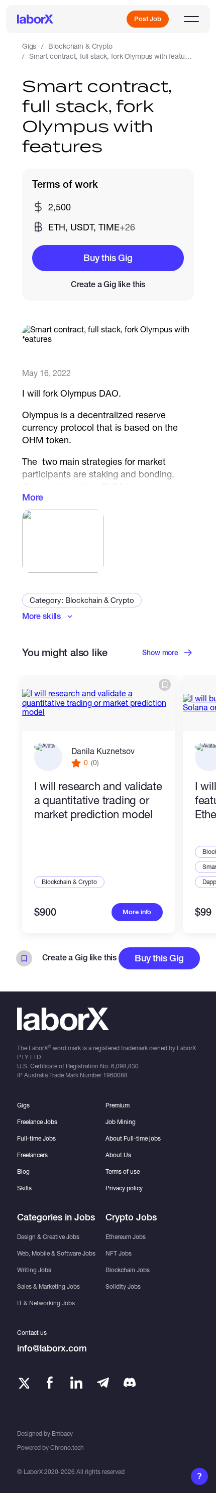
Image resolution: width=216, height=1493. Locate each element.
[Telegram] (103, 1383)
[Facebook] (50, 1383)
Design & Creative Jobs (48, 1236)
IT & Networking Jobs (46, 1303)
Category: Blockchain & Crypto (82, 599)
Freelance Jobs (37, 1122)
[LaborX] (35, 19)
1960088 (115, 1075)
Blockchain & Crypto (80, 46)
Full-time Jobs (36, 1138)
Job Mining (120, 1122)
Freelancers (32, 1155)
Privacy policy (124, 1188)
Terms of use (122, 1171)
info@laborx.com (52, 1348)
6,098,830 (125, 1066)
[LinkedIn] (76, 1383)
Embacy (62, 1433)
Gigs (29, 46)
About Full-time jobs (133, 1138)
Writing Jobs (34, 1270)
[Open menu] (191, 19)
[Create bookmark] (165, 685)
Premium (117, 1105)
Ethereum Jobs (125, 1236)
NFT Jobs (118, 1253)
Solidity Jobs (123, 1286)
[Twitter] (23, 1383)
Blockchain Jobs (127, 1270)
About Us (118, 1155)
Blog (23, 1171)
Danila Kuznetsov (103, 751)
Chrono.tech (67, 1447)
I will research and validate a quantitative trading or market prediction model (98, 800)
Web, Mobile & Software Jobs (56, 1253)
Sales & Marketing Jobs (48, 1286)
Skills (24, 1188)
